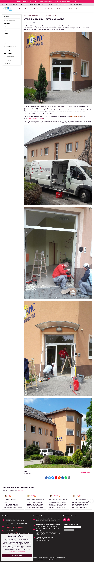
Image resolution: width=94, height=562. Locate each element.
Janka (33, 495)
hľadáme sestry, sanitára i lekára (30, 1)
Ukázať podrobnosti (17, 559)
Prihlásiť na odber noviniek (71, 524)
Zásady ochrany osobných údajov (57, 557)
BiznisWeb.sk (52, 559)
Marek (78, 495)
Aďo (10, 495)
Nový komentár (85, 472)
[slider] (12, 496)
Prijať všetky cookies (17, 555)
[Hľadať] (90, 9)
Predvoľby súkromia (43, 557)
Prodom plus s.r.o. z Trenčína (35, 118)
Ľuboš (56, 495)
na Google (20, 490)
